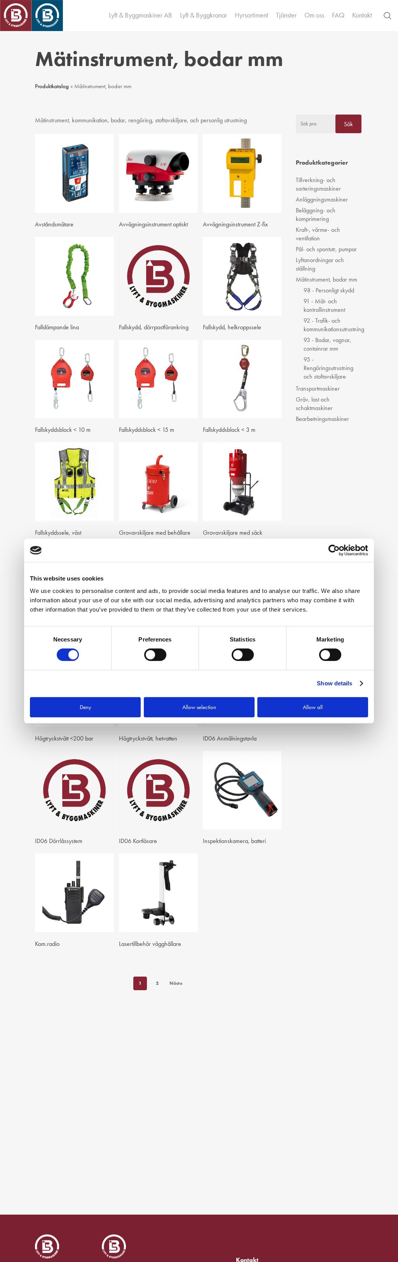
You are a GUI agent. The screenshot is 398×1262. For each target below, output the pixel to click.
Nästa (175, 983)
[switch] (155, 654)
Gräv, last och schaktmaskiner (314, 404)
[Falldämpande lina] (74, 276)
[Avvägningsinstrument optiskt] (158, 173)
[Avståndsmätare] (74, 173)
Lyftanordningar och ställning (320, 264)
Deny (85, 707)
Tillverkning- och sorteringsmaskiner (318, 184)
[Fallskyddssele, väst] (74, 481)
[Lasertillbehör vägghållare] (158, 893)
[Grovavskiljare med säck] (242, 481)
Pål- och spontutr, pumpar (326, 249)
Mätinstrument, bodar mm (326, 279)
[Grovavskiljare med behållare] (158, 481)
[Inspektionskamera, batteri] (242, 790)
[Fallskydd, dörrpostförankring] (158, 276)
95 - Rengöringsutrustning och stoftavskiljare (328, 368)
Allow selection (199, 707)
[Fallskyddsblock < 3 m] (242, 379)
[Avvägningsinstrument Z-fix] (242, 173)
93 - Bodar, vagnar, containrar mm (327, 344)
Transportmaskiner (318, 388)
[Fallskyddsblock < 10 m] (74, 379)
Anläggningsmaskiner (322, 199)
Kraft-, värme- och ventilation (318, 234)
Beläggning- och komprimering (315, 215)
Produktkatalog (52, 86)
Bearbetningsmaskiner (322, 418)
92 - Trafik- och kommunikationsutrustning (332, 325)
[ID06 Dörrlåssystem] (74, 790)
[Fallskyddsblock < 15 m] (158, 379)
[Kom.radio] (74, 893)
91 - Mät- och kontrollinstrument (324, 305)
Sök (348, 124)
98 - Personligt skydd (329, 290)
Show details (334, 683)
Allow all (313, 707)
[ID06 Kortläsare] (158, 790)
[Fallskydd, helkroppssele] (242, 276)
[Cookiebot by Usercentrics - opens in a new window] (334, 550)
